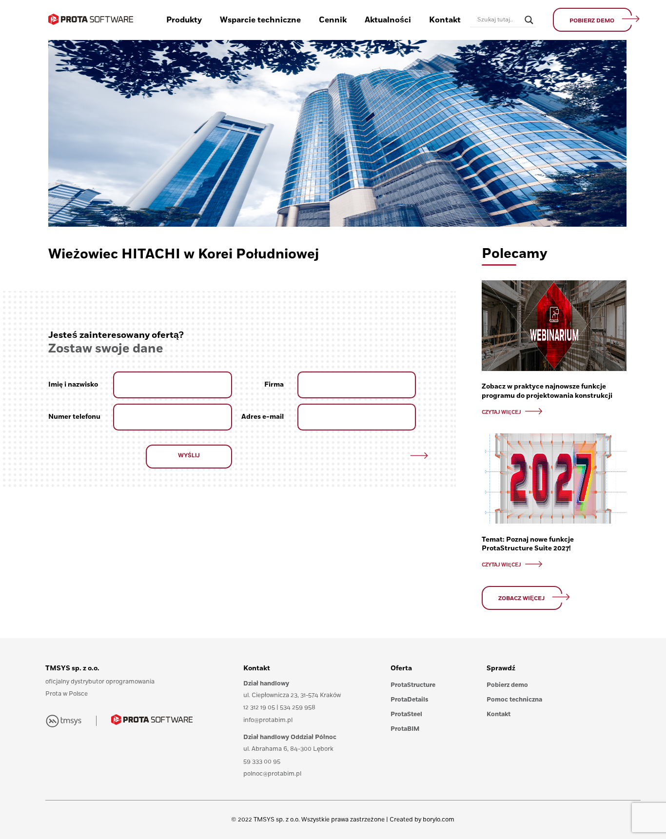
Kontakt (445, 20)
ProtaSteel (406, 714)
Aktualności (388, 20)
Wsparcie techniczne (260, 20)
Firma (274, 384)
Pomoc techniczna (514, 700)
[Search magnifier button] (529, 20)
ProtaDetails (409, 700)
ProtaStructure (413, 685)
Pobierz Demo (591, 20)
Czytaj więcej (502, 413)
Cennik (333, 20)
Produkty (184, 20)
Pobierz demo (507, 685)
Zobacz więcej (521, 598)
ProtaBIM (405, 729)
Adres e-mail (262, 416)
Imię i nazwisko (73, 384)
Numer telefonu (74, 416)
